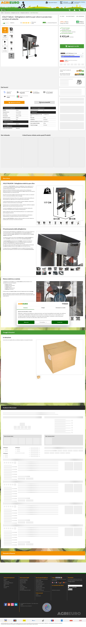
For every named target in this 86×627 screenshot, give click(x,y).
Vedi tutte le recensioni (56, 590)
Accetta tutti (59, 322)
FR (58, 582)
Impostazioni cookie (23, 587)
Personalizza (42, 322)
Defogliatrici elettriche (25, 12)
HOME (2, 12)
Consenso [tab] (25, 307)
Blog (4, 585)
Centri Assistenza (39, 582)
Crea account (38, 595)
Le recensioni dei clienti (57, 585)
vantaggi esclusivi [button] (71, 581)
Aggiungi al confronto (15, 102)
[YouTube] (9, 607)
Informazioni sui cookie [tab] (60, 307)
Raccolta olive (7, 12)
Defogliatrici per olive (15, 12)
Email (69, 583)
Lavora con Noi (6, 581)
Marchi (5, 580)
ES (65, 582)
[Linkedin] (16, 607)
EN (54, 582)
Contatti (5, 587)
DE (61, 582)
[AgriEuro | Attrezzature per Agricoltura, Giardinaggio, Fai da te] (14, 2)
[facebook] (5, 607)
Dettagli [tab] (43, 307)
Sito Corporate (6, 586)
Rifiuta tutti (26, 322)
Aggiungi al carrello (73, 46)
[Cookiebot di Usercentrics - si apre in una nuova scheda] (63, 304)
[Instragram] (12, 607)
